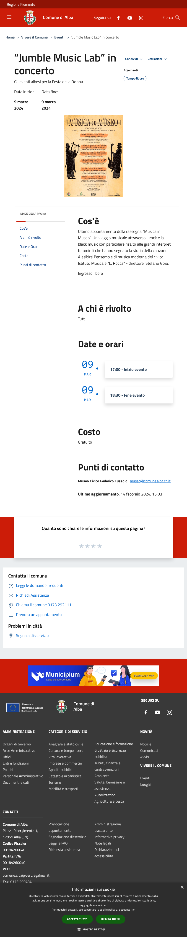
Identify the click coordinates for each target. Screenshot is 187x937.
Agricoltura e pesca (109, 801)
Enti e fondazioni (16, 763)
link (133, 909)
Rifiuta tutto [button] (110, 919)
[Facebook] (116, 17)
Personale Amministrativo (23, 776)
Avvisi (145, 757)
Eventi (59, 37)
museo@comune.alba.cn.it (150, 481)
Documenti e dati (16, 782)
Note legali (102, 843)
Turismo (55, 782)
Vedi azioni (155, 58)
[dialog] (93, 910)
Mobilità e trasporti (63, 788)
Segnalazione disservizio (67, 836)
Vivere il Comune (35, 37)
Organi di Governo (17, 744)
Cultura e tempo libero (66, 750)
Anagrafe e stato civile (66, 744)
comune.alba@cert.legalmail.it (26, 875)
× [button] (182, 887)
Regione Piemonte (21, 4)
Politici (8, 769)
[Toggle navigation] (9, 17)
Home (10, 37)
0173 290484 (21, 881)
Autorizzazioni (105, 795)
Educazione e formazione (113, 744)
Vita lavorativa (60, 757)
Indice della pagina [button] (33, 213)
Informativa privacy (109, 836)
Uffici (7, 757)
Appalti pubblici (60, 769)
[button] (93, 929)
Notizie (145, 744)
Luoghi (145, 784)
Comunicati (149, 750)
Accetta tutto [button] (77, 919)
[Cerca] (177, 17)
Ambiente (101, 775)
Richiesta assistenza (64, 849)
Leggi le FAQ (58, 843)
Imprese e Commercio (65, 763)
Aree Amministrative (19, 750)
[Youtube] (127, 17)
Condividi (131, 58)
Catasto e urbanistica (65, 776)
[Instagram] (139, 17)
